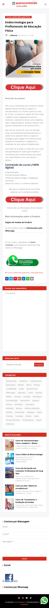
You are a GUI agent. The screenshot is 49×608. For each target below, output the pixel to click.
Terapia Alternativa (13, 420)
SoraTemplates (20, 602)
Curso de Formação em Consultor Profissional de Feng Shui (29, 471)
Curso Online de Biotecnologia (29, 454)
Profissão (9, 416)
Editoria (13, 35)
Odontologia (19, 412)
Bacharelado (10, 385)
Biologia (37, 385)
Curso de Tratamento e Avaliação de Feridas (26, 500)
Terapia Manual (27, 420)
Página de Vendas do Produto (18, 222)
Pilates (39, 412)
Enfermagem (10, 393)
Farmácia (17, 397)
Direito (21, 389)
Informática (19, 404)
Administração (11, 381)
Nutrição (9, 412)
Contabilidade (11, 389)
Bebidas (21, 385)
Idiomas (9, 404)
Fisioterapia (37, 397)
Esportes (39, 393)
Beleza (29, 385)
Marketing (9, 408)
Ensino (30, 393)
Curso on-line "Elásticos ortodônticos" (26, 487)
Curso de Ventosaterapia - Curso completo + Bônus (27, 441)
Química (28, 416)
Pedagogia (30, 412)
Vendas (38, 420)
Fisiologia (26, 397)
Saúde (36, 416)
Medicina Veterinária (32, 408)
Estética (9, 397)
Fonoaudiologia (11, 400)
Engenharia (22, 393)
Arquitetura (23, 381)
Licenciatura (29, 404)
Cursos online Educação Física (18, 272)
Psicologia (19, 416)
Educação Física (37, 272)
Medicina (19, 408)
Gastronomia (25, 400)
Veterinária (10, 424)
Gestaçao (35, 400)
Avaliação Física (35, 381)
